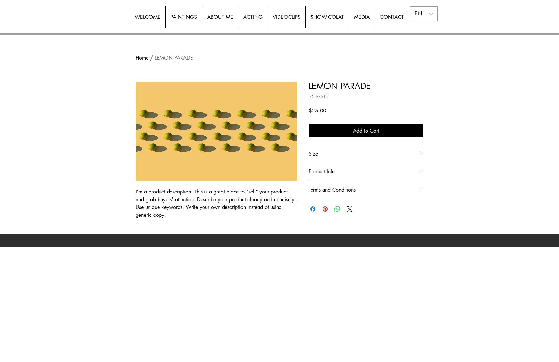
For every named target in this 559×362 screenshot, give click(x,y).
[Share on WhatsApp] (337, 209)
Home (142, 57)
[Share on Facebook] (313, 209)
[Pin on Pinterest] (325, 209)
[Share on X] (350, 209)
